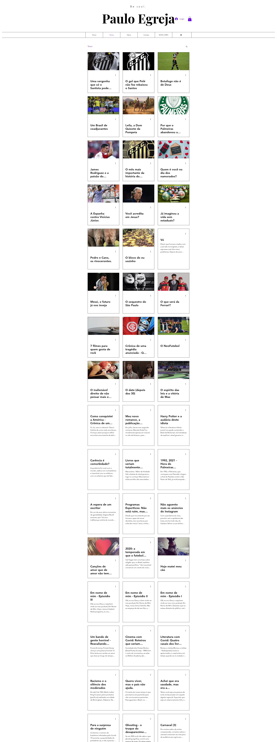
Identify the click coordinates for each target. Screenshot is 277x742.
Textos (90, 46)
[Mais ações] (116, 75)
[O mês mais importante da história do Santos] (138, 149)
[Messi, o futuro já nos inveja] (103, 282)
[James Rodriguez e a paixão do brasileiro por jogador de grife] (103, 149)
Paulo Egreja (138, 18)
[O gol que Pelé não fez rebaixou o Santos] (138, 61)
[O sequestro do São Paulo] (138, 282)
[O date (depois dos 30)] (138, 370)
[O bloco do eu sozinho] (138, 238)
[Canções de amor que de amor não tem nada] (103, 546)
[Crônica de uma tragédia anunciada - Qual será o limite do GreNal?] (138, 326)
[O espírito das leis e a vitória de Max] (173, 370)
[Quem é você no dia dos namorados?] (173, 149)
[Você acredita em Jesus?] (138, 194)
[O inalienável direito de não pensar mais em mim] (103, 370)
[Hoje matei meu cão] (173, 546)
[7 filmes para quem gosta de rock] (103, 326)
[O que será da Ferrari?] (173, 282)
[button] (190, 19)
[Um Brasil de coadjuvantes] (103, 105)
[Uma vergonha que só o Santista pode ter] (103, 61)
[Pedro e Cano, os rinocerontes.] (103, 238)
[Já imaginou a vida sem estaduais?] (173, 194)
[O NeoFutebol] (173, 326)
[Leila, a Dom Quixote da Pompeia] (138, 105)
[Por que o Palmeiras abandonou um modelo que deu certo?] (173, 105)
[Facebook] (181, 35)
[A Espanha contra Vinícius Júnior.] (103, 194)
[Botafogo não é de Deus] (173, 61)
